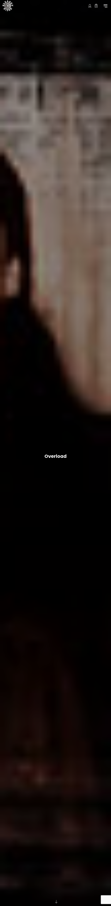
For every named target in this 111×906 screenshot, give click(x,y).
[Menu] (105, 5)
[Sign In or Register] (90, 6)
